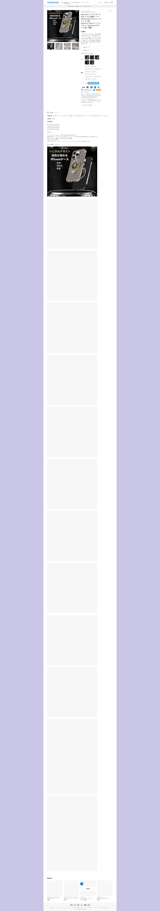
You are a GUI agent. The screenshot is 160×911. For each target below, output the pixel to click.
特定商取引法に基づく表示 (105, 907)
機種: (82, 72)
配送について (97, 907)
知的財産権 (78, 907)
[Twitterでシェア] (84, 105)
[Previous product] (112, 11)
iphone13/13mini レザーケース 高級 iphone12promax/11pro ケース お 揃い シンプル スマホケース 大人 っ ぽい (54, 898)
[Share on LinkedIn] (91, 105)
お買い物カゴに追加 (93, 83)
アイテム (83, 2)
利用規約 (74, 907)
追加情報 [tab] (51, 112)
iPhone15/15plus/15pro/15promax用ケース (91, 96)
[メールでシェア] (87, 105)
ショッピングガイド (59, 907)
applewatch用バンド (76, 2)
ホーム (82, 11)
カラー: (82, 59)
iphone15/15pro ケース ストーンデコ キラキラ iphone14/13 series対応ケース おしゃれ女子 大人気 (87, 898)
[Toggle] (82, 47)
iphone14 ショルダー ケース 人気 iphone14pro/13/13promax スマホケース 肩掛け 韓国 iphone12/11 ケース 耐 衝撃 (71, 898)
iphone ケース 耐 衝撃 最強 (88, 99)
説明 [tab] (48, 112)
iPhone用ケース (66, 2)
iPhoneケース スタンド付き (87, 101)
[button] (100, 2)
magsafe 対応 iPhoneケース (88, 102)
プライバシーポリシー (68, 907)
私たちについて (83, 907)
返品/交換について (90, 907)
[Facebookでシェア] (82, 105)
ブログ (87, 2)
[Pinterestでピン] (89, 105)
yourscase (53, 3)
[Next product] (110, 11)
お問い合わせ (52, 907)
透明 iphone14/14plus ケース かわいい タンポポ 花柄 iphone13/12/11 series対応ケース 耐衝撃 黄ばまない (104, 898)
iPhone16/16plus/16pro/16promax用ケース (89, 97)
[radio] (87, 57)
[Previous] (49, 26)
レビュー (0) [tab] (56, 112)
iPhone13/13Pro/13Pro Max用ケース (89, 12)
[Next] (77, 26)
